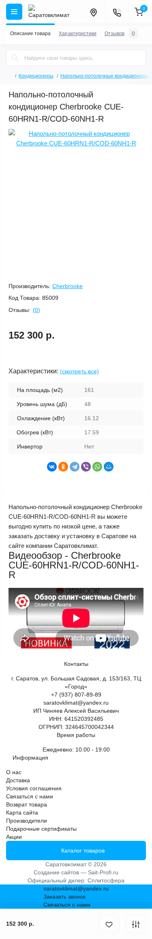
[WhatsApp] (97, 467)
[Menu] (14, 12)
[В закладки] (109, 924)
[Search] (15, 58)
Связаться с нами (29, 796)
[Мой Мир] (108, 467)
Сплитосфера (106, 880)
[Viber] (86, 467)
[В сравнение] (136, 924)
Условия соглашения (34, 788)
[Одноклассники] (63, 467)
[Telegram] (74, 467)
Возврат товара (26, 804)
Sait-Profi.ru (103, 872)
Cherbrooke (67, 286)
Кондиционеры (36, 76)
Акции (14, 837)
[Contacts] (116, 11)
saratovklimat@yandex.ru (76, 702)
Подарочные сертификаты (41, 828)
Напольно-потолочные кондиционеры (104, 76)
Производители (26, 820)
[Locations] (93, 11)
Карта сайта (22, 812)
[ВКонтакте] (52, 467)
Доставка (18, 780)
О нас (13, 772)
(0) (36, 310)
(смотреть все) (79, 371)
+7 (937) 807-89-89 (76, 694)
